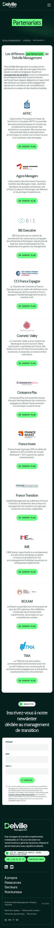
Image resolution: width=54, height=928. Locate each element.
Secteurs (11, 887)
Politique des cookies (30, 910)
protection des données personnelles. (21, 794)
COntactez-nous (36, 859)
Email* (9, 766)
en (9, 920)
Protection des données (15, 914)
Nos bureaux (13, 892)
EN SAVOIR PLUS (27, 146)
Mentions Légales (12, 910)
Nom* (8, 754)
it (13, 920)
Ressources (13, 882)
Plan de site (31, 914)
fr (6, 920)
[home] (10, 5)
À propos (11, 878)
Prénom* (9, 742)
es (17, 920)
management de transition (16, 74)
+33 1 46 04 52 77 (15, 859)
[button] (48, 5)
